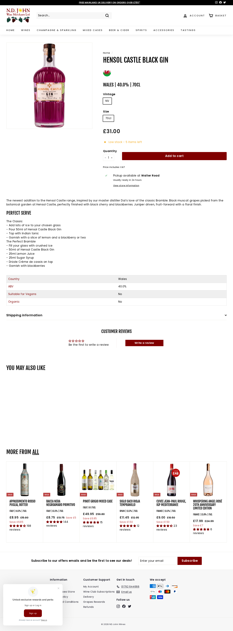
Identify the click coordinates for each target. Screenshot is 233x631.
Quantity (110, 151)
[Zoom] (49, 86)
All (35, 451)
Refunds (88, 607)
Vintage (109, 94)
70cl (108, 118)
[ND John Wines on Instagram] (118, 606)
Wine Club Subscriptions (99, 592)
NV (107, 101)
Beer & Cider (119, 30)
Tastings (188, 30)
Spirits (141, 30)
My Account (91, 586)
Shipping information (24, 315)
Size (106, 111)
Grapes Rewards (94, 602)
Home (10, 30)
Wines (25, 30)
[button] (18, 526)
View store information (126, 185)
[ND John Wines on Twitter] (129, 606)
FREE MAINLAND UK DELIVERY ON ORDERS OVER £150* (109, 2)
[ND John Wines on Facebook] (124, 606)
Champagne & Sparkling (57, 30)
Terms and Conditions (64, 602)
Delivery (88, 597)
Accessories (163, 30)
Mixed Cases (93, 30)
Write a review (144, 343)
